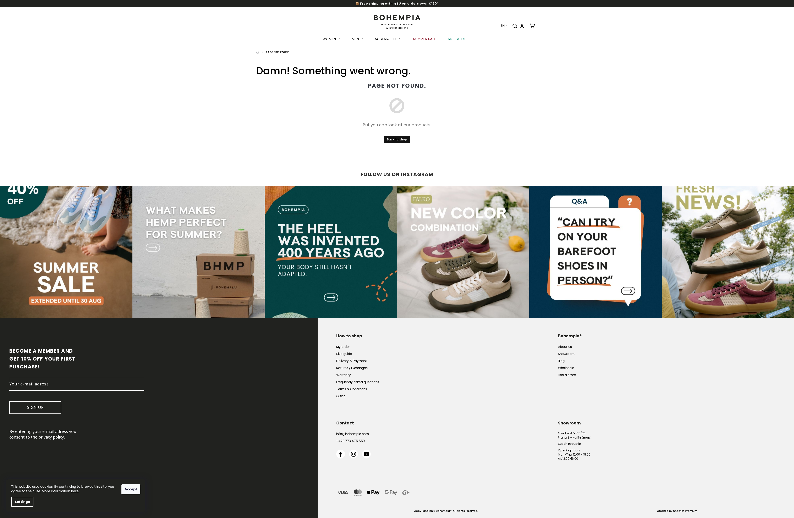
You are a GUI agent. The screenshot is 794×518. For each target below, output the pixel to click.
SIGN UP (437, 278)
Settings (22, 501)
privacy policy (442, 265)
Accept (131, 489)
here (75, 491)
